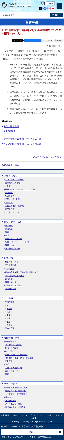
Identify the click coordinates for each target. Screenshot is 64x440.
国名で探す (9, 328)
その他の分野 (10, 289)
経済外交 (9, 279)
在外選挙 (9, 361)
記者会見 (9, 226)
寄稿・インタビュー (13, 239)
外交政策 (8, 258)
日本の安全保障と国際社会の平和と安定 (22, 272)
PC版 (43, 3)
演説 (7, 236)
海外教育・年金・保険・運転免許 (19, 358)
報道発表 (9, 229)
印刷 (59, 40)
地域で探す (9, 302)
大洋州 (9, 309)
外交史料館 (9, 209)
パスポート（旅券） (13, 345)
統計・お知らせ (11, 371)
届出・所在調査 (11, 348)
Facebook (45, 8)
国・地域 (8, 298)
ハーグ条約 (9, 351)
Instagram (49, 8)
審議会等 (9, 193)
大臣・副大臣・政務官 (14, 180)
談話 (7, 232)
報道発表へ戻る (11, 165)
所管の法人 (9, 196)
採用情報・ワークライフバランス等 (20, 190)
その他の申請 (10, 401)
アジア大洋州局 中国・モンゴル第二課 (22, 143)
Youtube (53, 8)
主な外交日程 (10, 265)
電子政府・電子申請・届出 (16, 388)
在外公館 (9, 186)
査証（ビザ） (10, 364)
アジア (9, 305)
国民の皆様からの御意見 (15, 407)
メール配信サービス (13, 404)
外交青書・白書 (11, 262)
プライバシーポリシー (40, 415)
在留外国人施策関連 (13, 368)
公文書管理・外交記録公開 (16, 394)
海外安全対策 (10, 342)
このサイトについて (13, 212)
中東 (8, 322)
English (50, 3)
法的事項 (5, 415)
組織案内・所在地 (12, 183)
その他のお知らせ (12, 249)
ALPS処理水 (10, 131)
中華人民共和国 (11, 126)
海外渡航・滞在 (12, 337)
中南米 (9, 315)
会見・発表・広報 (13, 221)
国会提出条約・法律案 (14, 206)
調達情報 (9, 397)
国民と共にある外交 (13, 286)
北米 (8, 312)
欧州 (8, 318)
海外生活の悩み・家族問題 (16, 355)
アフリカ (10, 325)
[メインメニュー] (59, 6)
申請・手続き (11, 383)
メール (49, 40)
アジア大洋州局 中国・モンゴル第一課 (22, 139)
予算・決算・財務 (12, 199)
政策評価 (9, 203)
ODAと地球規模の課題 (14, 276)
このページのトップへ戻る (48, 156)
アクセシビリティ (19, 415)
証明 (7, 374)
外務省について (12, 175)
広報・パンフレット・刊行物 (17, 242)
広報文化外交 (10, 282)
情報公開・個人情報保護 (15, 391)
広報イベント (10, 245)
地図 (31, 432)
